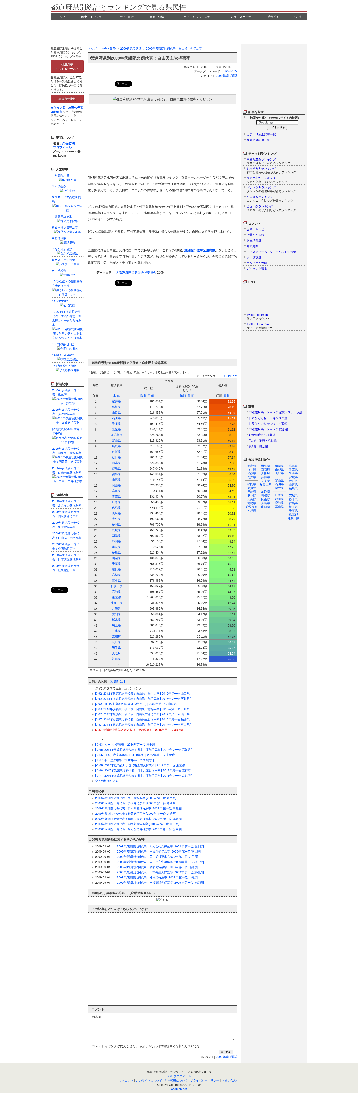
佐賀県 (251, 488)
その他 (297, 17)
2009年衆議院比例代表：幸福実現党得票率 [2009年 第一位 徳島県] (138, 818)
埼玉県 (293, 507)
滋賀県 (265, 466)
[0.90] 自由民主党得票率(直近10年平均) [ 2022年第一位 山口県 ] (136, 704)
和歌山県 (265, 484)
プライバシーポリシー (204, 1080)
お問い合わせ (230, 1080)
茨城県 (293, 495)
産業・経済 (157, 17)
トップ (61, 17)
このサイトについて (149, 1080)
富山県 (279, 480)
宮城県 (293, 477)
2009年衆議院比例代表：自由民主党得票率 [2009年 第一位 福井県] (160, 862)
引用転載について (176, 1080)
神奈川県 (293, 518)
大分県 (251, 499)
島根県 (265, 495)
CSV (234, 71)
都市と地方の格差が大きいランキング (271, 170)
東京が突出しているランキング (267, 180)
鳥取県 (265, 491)
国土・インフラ (91, 17)
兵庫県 (265, 477)
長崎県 (251, 491)
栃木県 (293, 499)
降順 (143, 395)
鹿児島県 (252, 507)
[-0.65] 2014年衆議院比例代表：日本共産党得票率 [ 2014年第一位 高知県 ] (143, 749)
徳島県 (251, 466)
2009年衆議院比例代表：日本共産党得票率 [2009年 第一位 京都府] (138, 808)
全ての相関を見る (106, 781)
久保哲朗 (68, 143)
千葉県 (293, 510)
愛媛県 (251, 473)
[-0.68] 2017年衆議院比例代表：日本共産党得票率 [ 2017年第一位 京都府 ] (143, 770)
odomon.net (179, 1089)
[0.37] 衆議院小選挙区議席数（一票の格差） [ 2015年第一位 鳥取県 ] (140, 730)
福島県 (293, 488)
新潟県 (279, 466)
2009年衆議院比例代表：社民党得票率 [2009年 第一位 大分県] (135, 813)
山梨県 (279, 469)
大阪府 (265, 473)
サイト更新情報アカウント (264, 326)
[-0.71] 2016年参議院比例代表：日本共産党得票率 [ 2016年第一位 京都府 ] (143, 775)
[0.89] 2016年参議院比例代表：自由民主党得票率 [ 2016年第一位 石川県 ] (143, 709)
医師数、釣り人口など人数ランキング (271, 208)
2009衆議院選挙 (130, 48)
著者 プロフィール (179, 1076)
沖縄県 (251, 510)
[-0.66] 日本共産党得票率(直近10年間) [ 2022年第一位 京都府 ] (136, 755)
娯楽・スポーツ (241, 17)
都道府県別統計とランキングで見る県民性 (118, 6)
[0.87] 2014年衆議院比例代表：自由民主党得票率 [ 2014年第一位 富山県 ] (143, 724)
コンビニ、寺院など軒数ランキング (270, 198)
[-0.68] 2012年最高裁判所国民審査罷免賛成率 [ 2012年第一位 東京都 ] (140, 765)
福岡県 (251, 484)
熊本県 (251, 495)
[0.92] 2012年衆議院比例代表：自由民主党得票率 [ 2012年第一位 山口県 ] (143, 693)
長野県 (279, 473)
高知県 (251, 477)
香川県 (251, 469)
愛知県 (279, 502)
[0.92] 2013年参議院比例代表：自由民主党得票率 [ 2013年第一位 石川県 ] (143, 698)
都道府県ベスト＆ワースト (67, 66)
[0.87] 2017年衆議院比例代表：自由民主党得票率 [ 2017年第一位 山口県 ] (143, 714)
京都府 (265, 469)
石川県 (279, 484)
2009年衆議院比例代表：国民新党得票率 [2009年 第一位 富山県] (137, 824)
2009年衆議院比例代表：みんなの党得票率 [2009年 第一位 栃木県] (138, 829)
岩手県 (293, 473)
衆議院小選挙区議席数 (199, 250)
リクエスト (126, 1080)
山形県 (293, 484)
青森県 (293, 469)
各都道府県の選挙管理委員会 (136, 272)
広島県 (265, 503)
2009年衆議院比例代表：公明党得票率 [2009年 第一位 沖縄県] (135, 803)
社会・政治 (126, 17)
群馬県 (293, 503)
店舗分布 (273, 17)
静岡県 (279, 498)
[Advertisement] (179, 31)
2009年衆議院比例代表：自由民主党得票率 (174, 48)
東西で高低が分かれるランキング (268, 161)
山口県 (265, 507)
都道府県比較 (67, 99)
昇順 (151, 395)
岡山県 (265, 499)
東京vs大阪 (58, 107)
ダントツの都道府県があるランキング (271, 189)
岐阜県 (279, 495)
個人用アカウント (258, 316)
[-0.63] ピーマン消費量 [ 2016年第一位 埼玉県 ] (126, 744)
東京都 (293, 514)
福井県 (279, 488)
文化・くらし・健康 (197, 17)
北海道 (293, 466)
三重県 (279, 506)
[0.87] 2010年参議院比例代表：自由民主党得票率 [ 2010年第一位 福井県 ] (143, 719)
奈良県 (265, 481)
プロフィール (62, 147)
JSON (227, 71)
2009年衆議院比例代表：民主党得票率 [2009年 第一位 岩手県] (135, 798)
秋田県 (293, 481)
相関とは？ (118, 681)
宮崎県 (251, 503)
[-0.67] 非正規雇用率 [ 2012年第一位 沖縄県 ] (124, 760)
